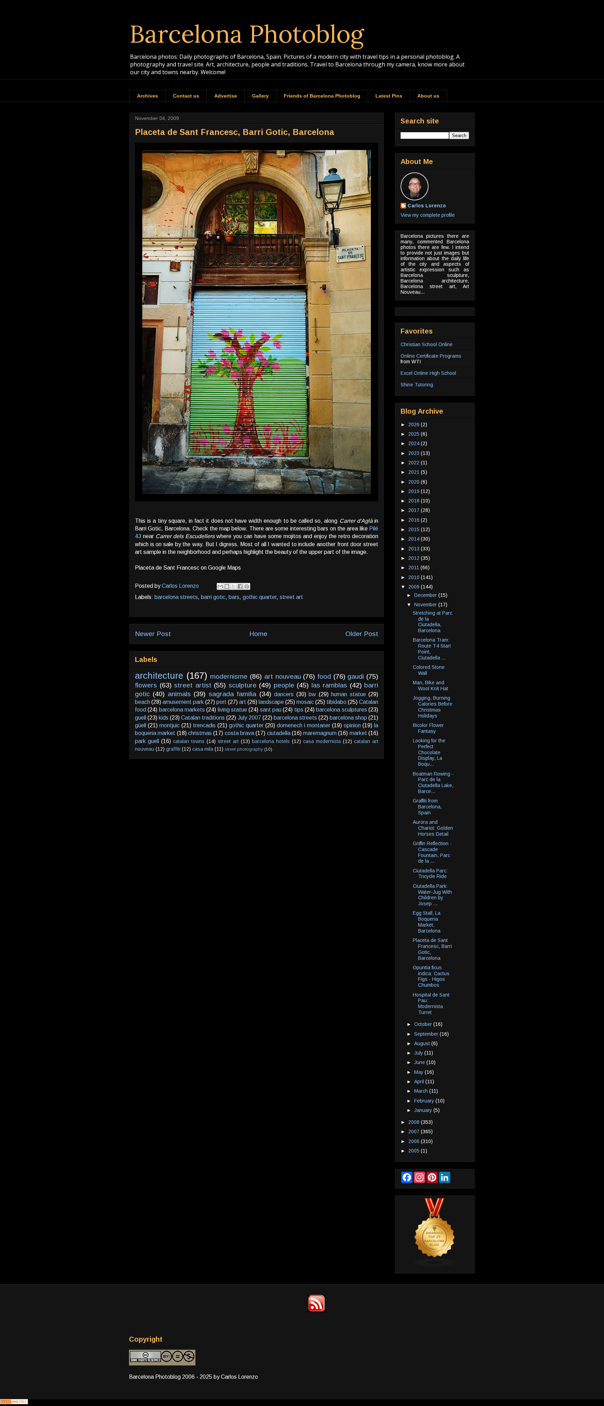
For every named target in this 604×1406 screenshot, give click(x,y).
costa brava (239, 733)
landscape (271, 702)
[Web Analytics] (14, 1402)
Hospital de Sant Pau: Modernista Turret (431, 1003)
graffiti (173, 749)
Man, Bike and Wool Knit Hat (430, 685)
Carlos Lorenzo (427, 205)
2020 (414, 482)
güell (140, 725)
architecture (159, 675)
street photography (244, 749)
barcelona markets (182, 710)
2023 (414, 453)
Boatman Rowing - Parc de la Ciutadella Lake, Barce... (433, 782)
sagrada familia (232, 694)
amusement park (183, 702)
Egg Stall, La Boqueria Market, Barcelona (426, 921)
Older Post (361, 633)
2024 (414, 443)
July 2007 (249, 718)
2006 (414, 1141)
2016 (414, 520)
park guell (147, 741)
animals (179, 694)
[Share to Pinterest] (246, 586)
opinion (352, 725)
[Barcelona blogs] (435, 1265)
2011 (414, 567)
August (422, 1043)
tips (298, 710)
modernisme (228, 676)
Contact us (186, 96)
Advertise (225, 96)
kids (163, 718)
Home (258, 633)
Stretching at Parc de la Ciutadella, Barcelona (432, 621)
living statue (232, 710)
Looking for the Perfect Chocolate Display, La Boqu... (429, 752)
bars (234, 597)
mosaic (305, 702)
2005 (414, 1151)
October (423, 1024)
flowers (146, 685)
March (421, 1091)
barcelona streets (176, 597)
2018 (414, 501)
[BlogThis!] (226, 586)
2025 (414, 434)
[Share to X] (233, 586)
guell (140, 718)
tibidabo (336, 702)
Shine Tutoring (417, 384)
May (419, 1072)
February (425, 1101)
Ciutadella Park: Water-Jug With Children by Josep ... (432, 894)
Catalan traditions (203, 718)
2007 (414, 1131)
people (284, 685)
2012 (414, 558)
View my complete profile (428, 215)
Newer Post (153, 633)
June (420, 1062)
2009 (414, 587)
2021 (414, 472)
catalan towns (188, 741)
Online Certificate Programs (431, 356)
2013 (414, 548)
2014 (414, 539)
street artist (192, 685)
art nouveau (282, 676)
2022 (414, 462)
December (426, 595)
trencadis (204, 725)
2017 (414, 510)
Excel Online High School (428, 373)
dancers (284, 694)
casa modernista (322, 741)
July (419, 1053)
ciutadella (278, 733)
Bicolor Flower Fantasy (428, 728)
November (426, 604)
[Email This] (220, 586)
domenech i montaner (303, 725)
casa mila (202, 749)
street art (291, 597)
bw (312, 694)
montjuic (169, 725)
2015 (414, 529)
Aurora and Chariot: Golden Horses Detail (433, 828)
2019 (414, 491)
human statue (348, 694)
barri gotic (213, 597)
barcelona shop (348, 718)
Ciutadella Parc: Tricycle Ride (430, 873)
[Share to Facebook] (240, 586)
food (324, 676)
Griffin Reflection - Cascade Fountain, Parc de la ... (432, 852)
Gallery (260, 96)
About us (428, 96)
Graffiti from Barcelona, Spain (427, 806)
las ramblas (329, 685)
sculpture (243, 685)
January (423, 1110)
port (221, 702)
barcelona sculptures (341, 710)
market (358, 733)
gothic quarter (259, 597)
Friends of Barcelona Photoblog (322, 96)
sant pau (270, 710)
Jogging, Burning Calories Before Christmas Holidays (432, 706)
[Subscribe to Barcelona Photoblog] (316, 1310)
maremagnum (320, 733)
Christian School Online (427, 344)
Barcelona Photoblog (246, 33)
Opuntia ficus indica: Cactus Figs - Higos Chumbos (431, 976)
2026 (414, 424)
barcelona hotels (271, 741)
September (427, 1034)
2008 (414, 1122)
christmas (200, 733)
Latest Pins (388, 96)
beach (142, 702)
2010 (414, 577)
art (242, 702)
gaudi (355, 676)
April (419, 1081)
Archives (147, 96)
